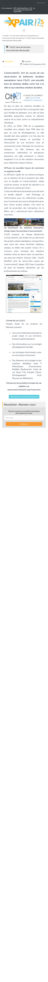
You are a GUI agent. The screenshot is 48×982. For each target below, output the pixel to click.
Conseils (5, 36)
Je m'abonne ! (24, 424)
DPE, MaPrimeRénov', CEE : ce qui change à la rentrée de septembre (24, 9)
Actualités (9, 61)
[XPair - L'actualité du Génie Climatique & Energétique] (24, 22)
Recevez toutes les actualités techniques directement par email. (24, 412)
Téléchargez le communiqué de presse (24, 397)
